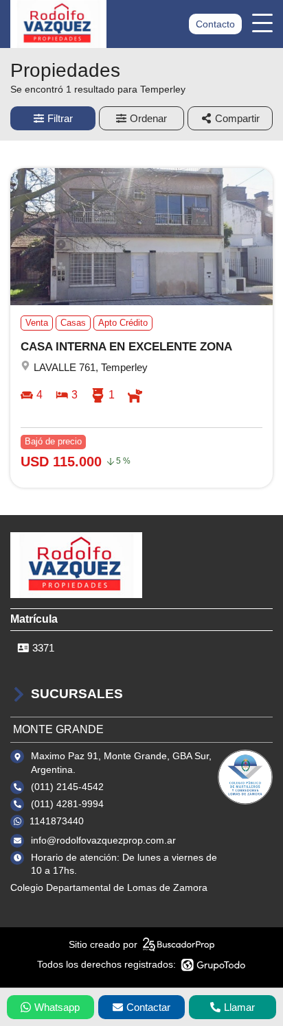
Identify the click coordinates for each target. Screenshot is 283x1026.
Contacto (215, 24)
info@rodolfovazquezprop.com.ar (103, 840)
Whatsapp (57, 1007)
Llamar (239, 1007)
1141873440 (57, 820)
